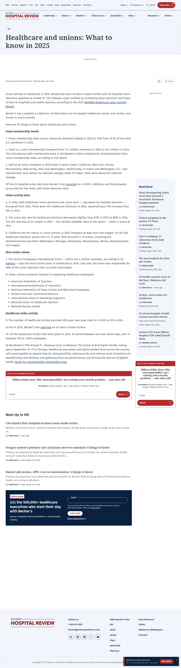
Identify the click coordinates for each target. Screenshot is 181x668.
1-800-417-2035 (75, 624)
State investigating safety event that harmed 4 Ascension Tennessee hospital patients (154, 197)
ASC (36, 5)
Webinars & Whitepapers (151, 629)
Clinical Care (97, 15)
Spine (42, 5)
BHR (7, 5)
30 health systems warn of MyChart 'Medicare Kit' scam (154, 280)
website (10, 263)
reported (71, 184)
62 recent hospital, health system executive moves (154, 315)
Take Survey (166, 661)
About (123, 5)
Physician (77, 5)
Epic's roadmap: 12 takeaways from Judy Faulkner (151, 239)
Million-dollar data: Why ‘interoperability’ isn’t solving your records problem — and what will (68, 379)
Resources (153, 15)
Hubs (130, 15)
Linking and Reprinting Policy (119, 662)
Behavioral (66, 5)
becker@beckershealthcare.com (84, 629)
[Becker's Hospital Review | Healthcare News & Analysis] (22, 15)
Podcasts (143, 635)
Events (168, 15)
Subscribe (164, 5)
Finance (65, 15)
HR (9, 29)
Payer (57, 5)
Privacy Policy (95, 508)
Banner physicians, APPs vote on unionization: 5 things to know (49, 472)
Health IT (23, 5)
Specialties (116, 15)
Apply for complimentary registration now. (41, 362)
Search (152, 5)
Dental (50, 5)
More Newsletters (76, 519)
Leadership (49, 15)
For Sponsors (135, 5)
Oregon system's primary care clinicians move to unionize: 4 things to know (58, 447)
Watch (121, 394)
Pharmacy (87, 5)
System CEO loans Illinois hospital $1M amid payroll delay (154, 335)
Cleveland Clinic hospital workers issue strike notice (42, 423)
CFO (31, 5)
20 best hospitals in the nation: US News (152, 219)
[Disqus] (69, 569)
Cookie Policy (100, 662)
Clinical (14, 5)
